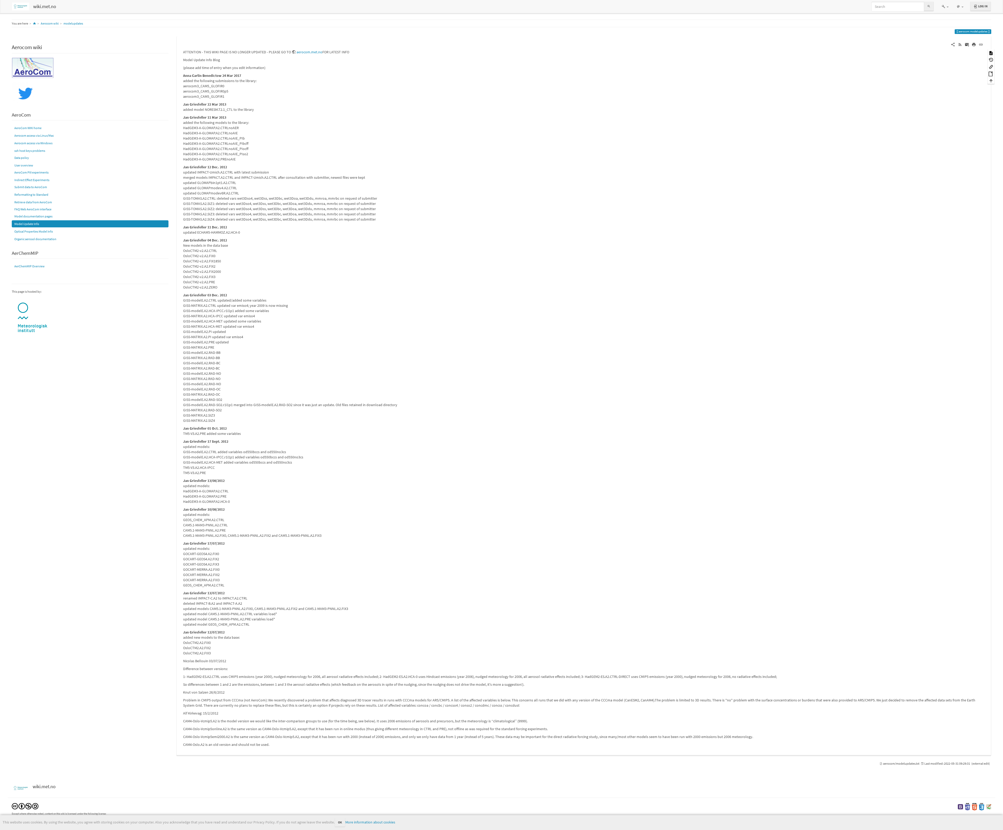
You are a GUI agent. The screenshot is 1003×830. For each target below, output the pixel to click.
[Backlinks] (991, 66)
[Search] (929, 6)
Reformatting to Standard (31, 195)
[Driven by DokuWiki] (988, 806)
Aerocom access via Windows (33, 143)
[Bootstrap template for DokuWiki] (960, 806)
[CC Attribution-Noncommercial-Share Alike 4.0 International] (25, 806)
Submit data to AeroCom (30, 187)
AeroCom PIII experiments (31, 172)
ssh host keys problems (29, 151)
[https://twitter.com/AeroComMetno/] (25, 92)
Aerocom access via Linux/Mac (34, 135)
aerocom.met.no (309, 52)
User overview (23, 165)
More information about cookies (370, 822)
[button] (945, 6)
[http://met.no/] (33, 318)
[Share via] (953, 44)
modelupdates (73, 23)
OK (340, 822)
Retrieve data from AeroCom (33, 202)
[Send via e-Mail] (967, 44)
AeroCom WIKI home (28, 128)
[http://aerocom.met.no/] (33, 67)
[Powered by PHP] (967, 806)
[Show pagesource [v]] (991, 52)
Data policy (21, 158)
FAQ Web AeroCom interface (32, 209)
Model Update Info (26, 224)
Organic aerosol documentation (35, 239)
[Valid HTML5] (974, 806)
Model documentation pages (33, 216)
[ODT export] (991, 73)
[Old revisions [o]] (991, 59)
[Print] (974, 44)
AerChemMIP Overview (29, 266)
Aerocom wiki (50, 23)
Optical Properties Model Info (33, 231)
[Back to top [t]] (991, 80)
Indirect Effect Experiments (31, 180)
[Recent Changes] (960, 44)
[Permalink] (981, 44)
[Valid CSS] (981, 806)
